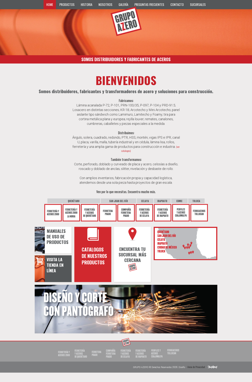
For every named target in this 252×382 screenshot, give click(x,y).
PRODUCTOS (67, 4)
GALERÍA (123, 4)
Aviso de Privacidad (196, 367)
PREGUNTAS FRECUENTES (149, 4)
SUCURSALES (198, 4)
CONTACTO (177, 4)
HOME (49, 4)
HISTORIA (86, 4)
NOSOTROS (105, 4)
